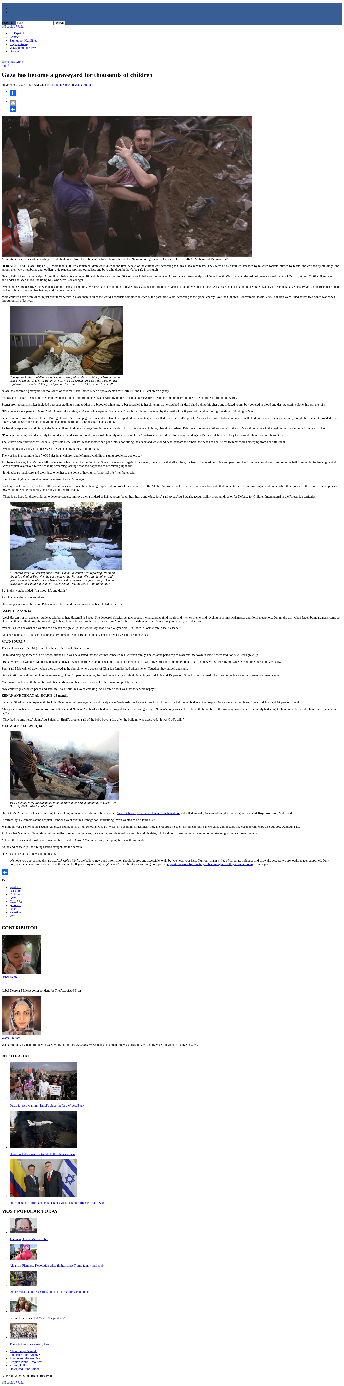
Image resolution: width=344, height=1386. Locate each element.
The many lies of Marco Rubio (29, 1239)
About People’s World (23, 1351)
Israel (13, 908)
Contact (14, 37)
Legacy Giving (19, 44)
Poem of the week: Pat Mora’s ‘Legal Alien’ (37, 1318)
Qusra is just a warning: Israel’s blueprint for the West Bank (47, 1105)
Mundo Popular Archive (25, 1358)
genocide (15, 905)
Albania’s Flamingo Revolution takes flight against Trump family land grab (57, 1265)
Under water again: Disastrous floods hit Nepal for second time (49, 1291)
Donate (14, 51)
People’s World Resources (26, 1362)
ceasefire (15, 890)
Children (15, 894)
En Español (17, 33)
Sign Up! (7, 65)
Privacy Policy (19, 1365)
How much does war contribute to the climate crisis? (42, 1154)
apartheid (15, 887)
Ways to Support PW (23, 47)
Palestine (15, 912)
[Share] (176, 93)
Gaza (13, 898)
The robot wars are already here (29, 1344)
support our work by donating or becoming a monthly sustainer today (210, 864)
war (12, 915)
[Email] (176, 103)
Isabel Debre (60, 84)
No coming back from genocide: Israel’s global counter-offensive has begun (57, 1202)
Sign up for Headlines (23, 40)
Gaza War (16, 901)
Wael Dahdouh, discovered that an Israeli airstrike (148, 813)
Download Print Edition (25, 1369)
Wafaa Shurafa (84, 84)
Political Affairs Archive (25, 1354)
